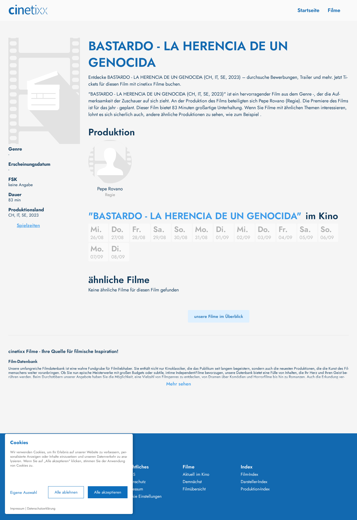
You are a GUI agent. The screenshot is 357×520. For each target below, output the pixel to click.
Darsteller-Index (254, 481)
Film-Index (249, 474)
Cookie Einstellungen (143, 496)
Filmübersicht (194, 489)
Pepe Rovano (110, 188)
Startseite (308, 10)
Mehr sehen (178, 383)
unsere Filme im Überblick (218, 316)
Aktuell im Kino (196, 474)
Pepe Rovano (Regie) (279, 100)
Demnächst (192, 481)
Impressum (134, 489)
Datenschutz (135, 481)
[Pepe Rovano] (110, 161)
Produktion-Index (255, 489)
